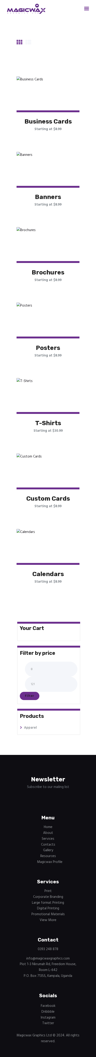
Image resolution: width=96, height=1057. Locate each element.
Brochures (48, 272)
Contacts (48, 844)
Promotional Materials (48, 914)
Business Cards (48, 121)
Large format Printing (48, 903)
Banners (48, 197)
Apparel (30, 728)
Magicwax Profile (49, 862)
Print (48, 891)
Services (48, 839)
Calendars (48, 574)
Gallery (48, 850)
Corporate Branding (48, 897)
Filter (29, 696)
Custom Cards (48, 498)
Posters (48, 348)
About (48, 833)
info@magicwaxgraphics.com (48, 958)
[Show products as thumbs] (19, 43)
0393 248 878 (48, 949)
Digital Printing (48, 908)
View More (48, 920)
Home (48, 827)
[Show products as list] (28, 43)
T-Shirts (48, 423)
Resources (48, 856)
